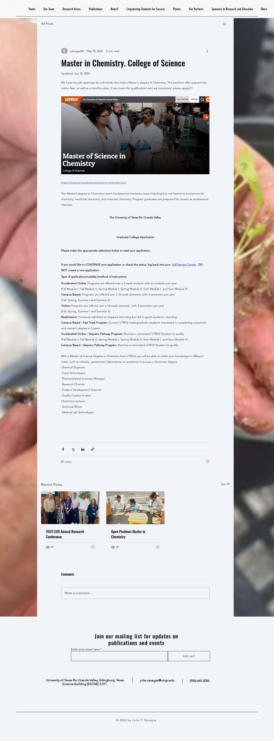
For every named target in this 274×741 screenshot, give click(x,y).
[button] (224, 23)
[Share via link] (92, 449)
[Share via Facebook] (63, 449)
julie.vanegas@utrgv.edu (157, 680)
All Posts (47, 23)
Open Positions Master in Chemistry (128, 534)
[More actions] (207, 51)
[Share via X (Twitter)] (73, 449)
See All (225, 484)
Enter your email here (85, 649)
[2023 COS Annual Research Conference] (70, 507)
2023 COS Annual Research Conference (65, 534)
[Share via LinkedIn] (83, 449)
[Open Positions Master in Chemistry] (135, 507)
